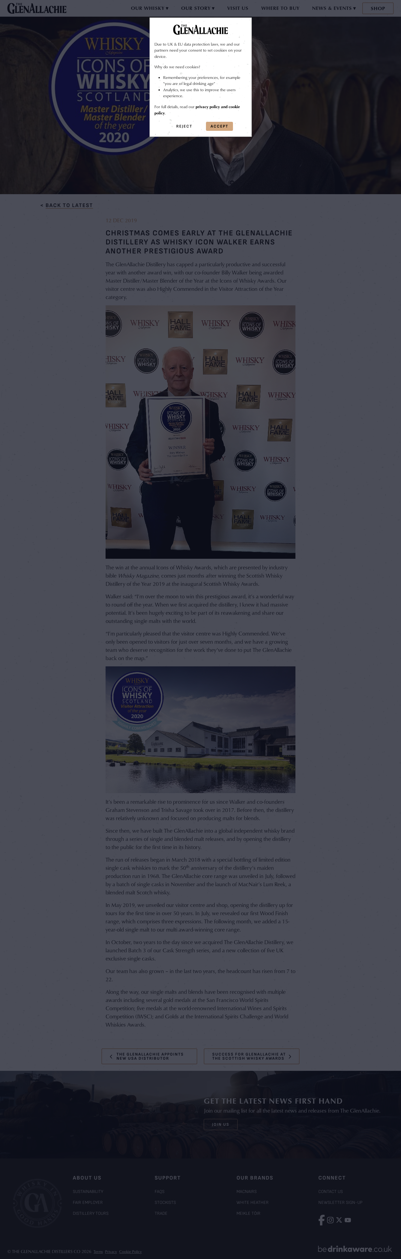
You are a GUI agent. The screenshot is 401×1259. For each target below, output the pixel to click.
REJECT (184, 126)
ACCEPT (219, 126)
